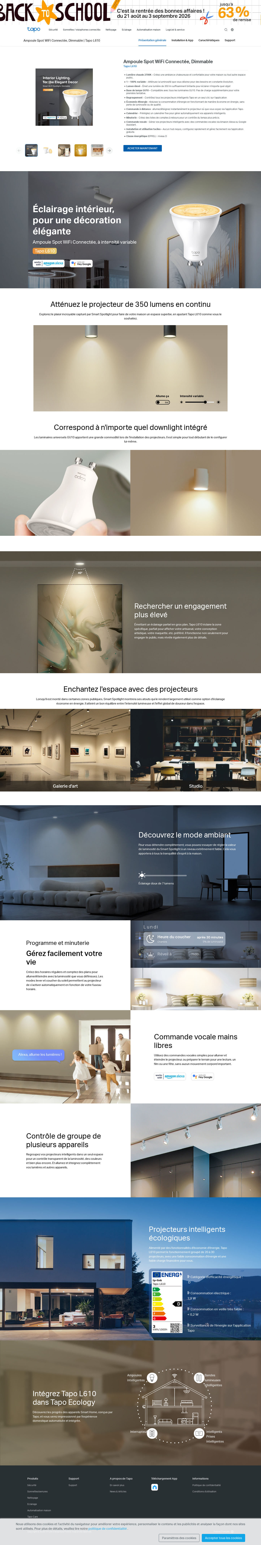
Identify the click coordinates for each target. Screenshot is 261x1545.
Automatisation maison (39, 1510)
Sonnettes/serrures (37, 1491)
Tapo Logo (33, 29)
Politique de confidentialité (206, 1485)
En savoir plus (117, 1485)
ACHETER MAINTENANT (142, 148)
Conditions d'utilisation (204, 1491)
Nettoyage (32, 1497)
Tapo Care (32, 1516)
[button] (109, 150)
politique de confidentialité (107, 1528)
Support (73, 1485)
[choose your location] (232, 29)
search (226, 30)
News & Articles (118, 1491)
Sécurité (31, 1485)
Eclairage (32, 1504)
